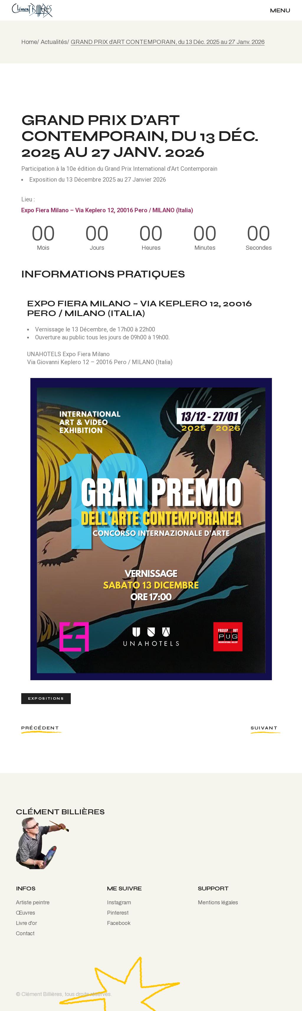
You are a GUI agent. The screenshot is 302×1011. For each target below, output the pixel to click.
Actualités (54, 42)
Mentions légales (218, 902)
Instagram (119, 902)
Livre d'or (26, 923)
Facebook (119, 923)
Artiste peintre (33, 902)
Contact (25, 933)
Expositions (46, 698)
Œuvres (25, 913)
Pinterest (118, 913)
